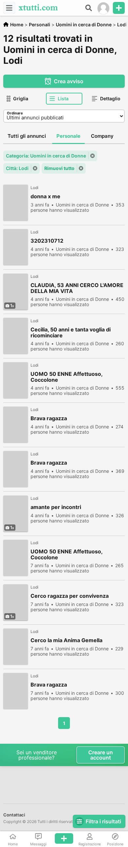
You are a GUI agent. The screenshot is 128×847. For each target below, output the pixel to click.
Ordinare (15, 113)
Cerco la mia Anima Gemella (66, 640)
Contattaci (14, 814)
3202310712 (47, 241)
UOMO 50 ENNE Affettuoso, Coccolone (66, 377)
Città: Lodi (17, 168)
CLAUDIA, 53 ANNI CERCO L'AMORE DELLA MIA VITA (77, 288)
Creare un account (100, 755)
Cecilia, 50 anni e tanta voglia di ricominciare (71, 332)
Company (102, 136)
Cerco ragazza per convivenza (70, 596)
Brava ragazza (49, 418)
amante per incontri (56, 507)
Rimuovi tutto (59, 168)
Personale (68, 136)
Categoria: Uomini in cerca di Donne (46, 155)
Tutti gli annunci (27, 136)
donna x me (45, 196)
